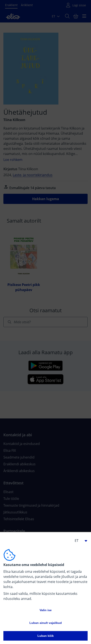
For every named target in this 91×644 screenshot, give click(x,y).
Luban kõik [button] (45, 635)
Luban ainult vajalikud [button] (45, 622)
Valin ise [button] (46, 610)
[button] (79, 540)
